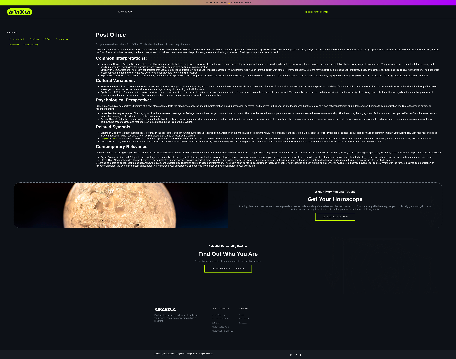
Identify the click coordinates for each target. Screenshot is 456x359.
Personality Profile (17, 39)
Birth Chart (34, 39)
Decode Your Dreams (316, 12)
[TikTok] (296, 355)
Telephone (105, 139)
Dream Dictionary (31, 45)
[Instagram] (291, 355)
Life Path (47, 39)
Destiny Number (62, 39)
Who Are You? (125, 12)
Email (115, 139)
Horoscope (14, 45)
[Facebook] (300, 355)
